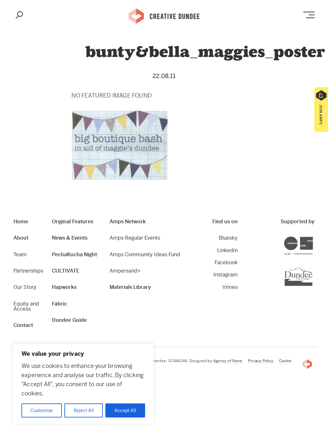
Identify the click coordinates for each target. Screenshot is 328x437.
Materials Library (130, 287)
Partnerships (28, 270)
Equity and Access (26, 306)
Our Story (25, 287)
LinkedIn (227, 250)
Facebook (226, 262)
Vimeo (230, 287)
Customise (41, 410)
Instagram (225, 274)
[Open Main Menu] (309, 15)
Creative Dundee (164, 15)
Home (20, 221)
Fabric (59, 303)
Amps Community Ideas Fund (145, 254)
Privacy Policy (260, 360)
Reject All (84, 410)
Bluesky (228, 237)
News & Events (69, 237)
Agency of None (227, 360)
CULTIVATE (65, 270)
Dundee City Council (312, 267)
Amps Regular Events (135, 237)
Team (20, 254)
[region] (83, 383)
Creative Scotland (313, 237)
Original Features (72, 221)
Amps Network (128, 221)
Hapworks (64, 287)
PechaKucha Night (74, 254)
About (21, 237)
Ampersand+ (125, 270)
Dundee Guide (69, 320)
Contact (23, 325)
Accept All (125, 410)
